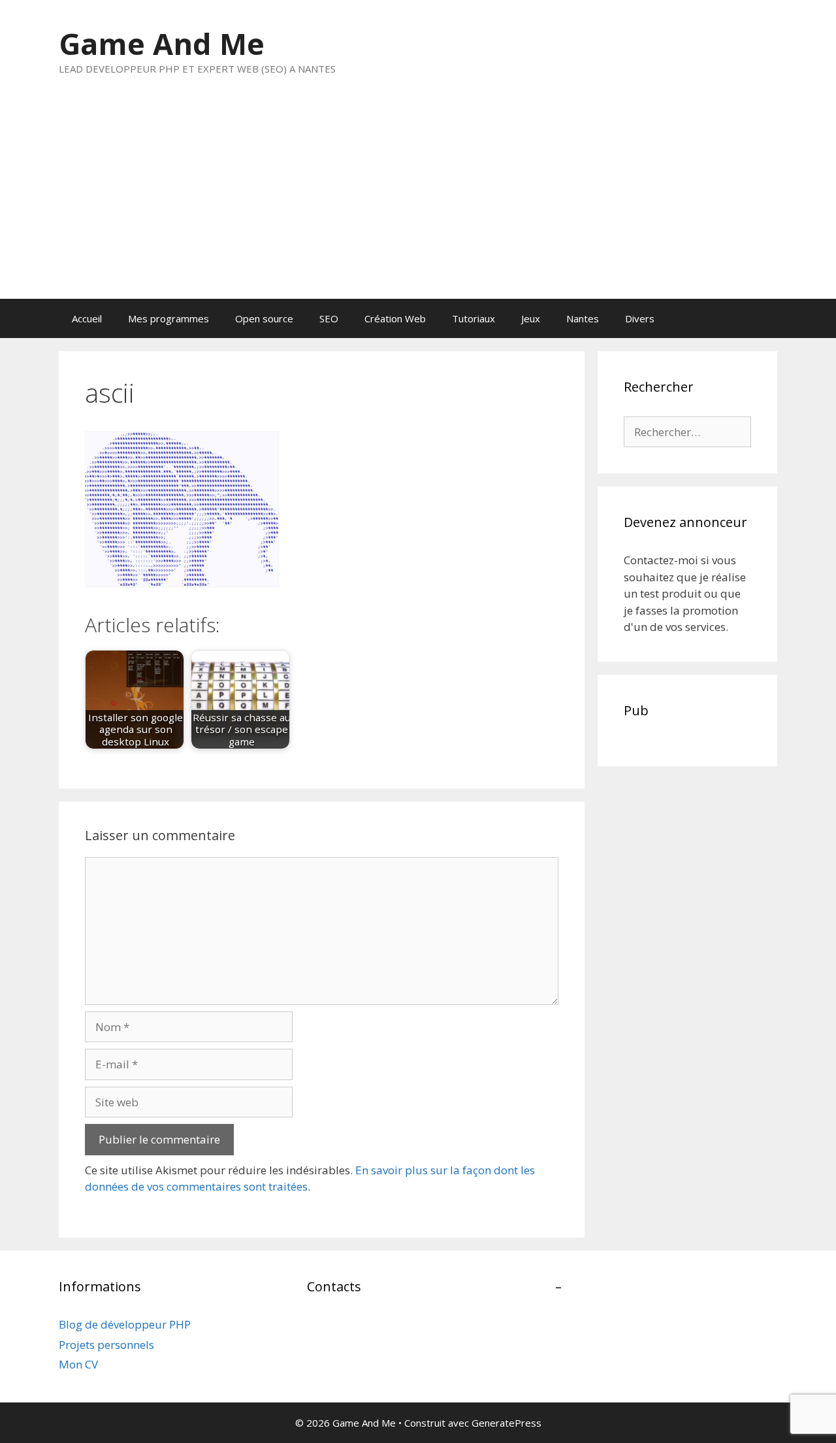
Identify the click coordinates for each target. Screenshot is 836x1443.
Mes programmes (168, 318)
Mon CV (78, 1364)
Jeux (530, 318)
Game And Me (162, 43)
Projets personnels (106, 1344)
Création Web (395, 318)
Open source (264, 318)
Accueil (87, 318)
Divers (639, 318)
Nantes (582, 318)
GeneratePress (506, 1422)
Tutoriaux (473, 318)
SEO (328, 318)
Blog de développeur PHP (125, 1324)
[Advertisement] (418, 200)
